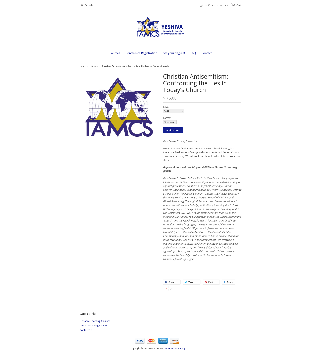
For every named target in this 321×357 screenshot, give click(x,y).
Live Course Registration (94, 325)
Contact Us (86, 330)
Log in (200, 5)
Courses (93, 66)
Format (167, 117)
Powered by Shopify (175, 348)
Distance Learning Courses (95, 321)
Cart (238, 5)
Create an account (218, 5)
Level (166, 106)
